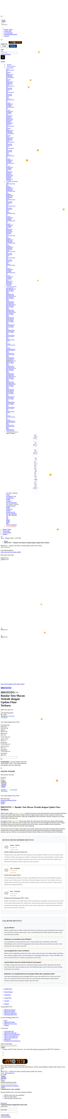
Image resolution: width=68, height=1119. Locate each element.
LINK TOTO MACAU (11, 1037)
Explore (3, 61)
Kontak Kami (8, 989)
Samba (8, 507)
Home (6, 541)
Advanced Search (6, 54)
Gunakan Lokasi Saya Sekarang (10, 1085)
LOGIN (3, 781)
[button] (4, 631)
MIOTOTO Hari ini (9, 1010)
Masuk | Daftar (8, 29)
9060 (7, 523)
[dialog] (34, 1083)
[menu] (34, 295)
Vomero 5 (9, 501)
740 (7, 518)
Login (4, 46)
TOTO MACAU (9, 1031)
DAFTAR (3, 783)
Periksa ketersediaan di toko (8, 800)
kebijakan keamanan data (40, 1049)
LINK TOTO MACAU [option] (4, 739)
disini (5, 765)
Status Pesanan (8, 992)
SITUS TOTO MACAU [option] (5, 747)
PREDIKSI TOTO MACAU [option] (5, 750)
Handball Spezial (11, 506)
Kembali (6, 1001)
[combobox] (9, 53)
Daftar (12, 46)
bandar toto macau (19, 813)
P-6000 (8, 499)
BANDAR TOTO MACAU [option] (5, 743)
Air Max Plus (10, 498)
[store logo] (15, 43)
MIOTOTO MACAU (10, 1013)
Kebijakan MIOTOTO (10, 1014)
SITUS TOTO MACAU (11, 1036)
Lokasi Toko (7, 31)
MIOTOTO (15, 821)
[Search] (3, 57)
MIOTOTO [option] (4, 731)
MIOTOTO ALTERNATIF (12, 1034)
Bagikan (3, 802)
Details (3, 803)
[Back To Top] (1, 1079)
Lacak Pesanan (8, 32)
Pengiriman (7, 995)
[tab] (34, 61)
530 (7, 517)
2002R (8, 520)
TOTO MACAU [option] (5, 737)
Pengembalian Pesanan (10, 34)
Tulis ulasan (4, 717)
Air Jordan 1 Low (11, 496)
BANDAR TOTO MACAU (12, 1041)
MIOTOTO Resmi (9, 1011)
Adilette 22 (9, 509)
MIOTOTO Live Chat (10, 1023)
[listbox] (14, 743)
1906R (8, 521)
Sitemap (6, 1025)
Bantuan (6, 36)
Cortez (8, 494)
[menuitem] (9, 64)
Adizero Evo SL (10, 512)
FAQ (5, 1020)
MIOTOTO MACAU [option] (4, 734)
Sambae (8, 510)
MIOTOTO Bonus (9, 1022)
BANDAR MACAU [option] (4, 754)
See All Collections (11, 502)
